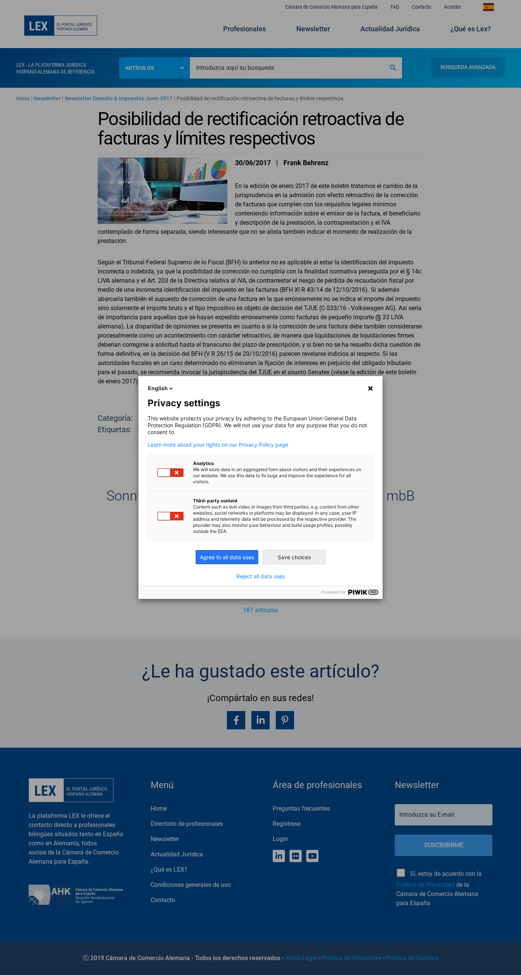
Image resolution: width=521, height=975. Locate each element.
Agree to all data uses (227, 557)
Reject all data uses (260, 576)
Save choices (294, 557)
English (158, 388)
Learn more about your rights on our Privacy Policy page (218, 445)
